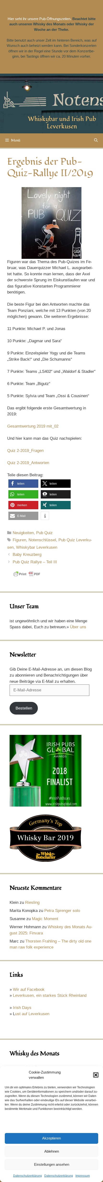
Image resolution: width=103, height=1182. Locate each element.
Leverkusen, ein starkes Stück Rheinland (49, 995)
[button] (95, 1075)
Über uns (78, 627)
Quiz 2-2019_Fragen (25, 450)
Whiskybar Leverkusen (36, 547)
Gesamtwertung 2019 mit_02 (32, 426)
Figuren (19, 540)
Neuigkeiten (23, 533)
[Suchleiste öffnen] (96, 140)
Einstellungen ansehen (51, 1164)
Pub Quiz (44, 533)
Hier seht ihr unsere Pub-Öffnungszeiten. (39, 19)
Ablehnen (51, 1151)
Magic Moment (45, 918)
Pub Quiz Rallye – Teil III (35, 562)
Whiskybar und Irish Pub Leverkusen (62, 123)
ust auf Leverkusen (32, 1014)
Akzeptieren (51, 1138)
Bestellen (24, 708)
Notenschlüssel (42, 540)
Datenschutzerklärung (27, 1175)
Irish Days (22, 1007)
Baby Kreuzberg (27, 554)
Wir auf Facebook (29, 989)
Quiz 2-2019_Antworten (28, 463)
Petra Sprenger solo (62, 910)
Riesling (32, 902)
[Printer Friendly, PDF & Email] (27, 576)
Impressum (82, 1175)
